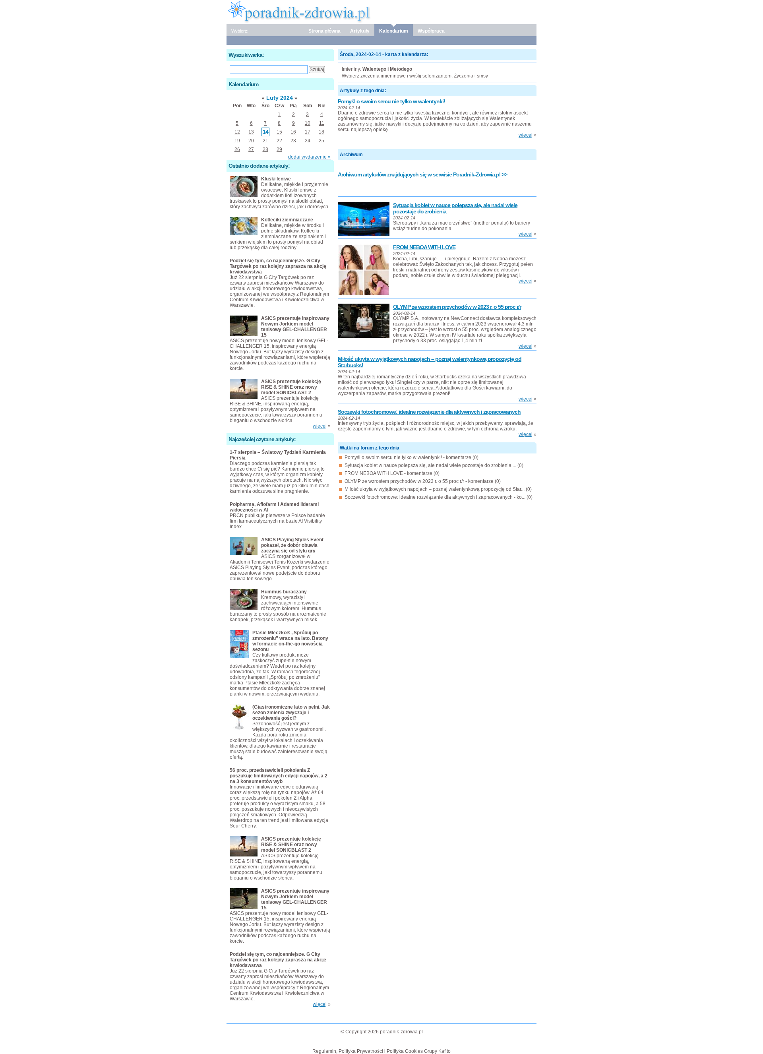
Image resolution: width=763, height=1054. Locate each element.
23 (293, 140)
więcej (526, 135)
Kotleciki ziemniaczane (287, 220)
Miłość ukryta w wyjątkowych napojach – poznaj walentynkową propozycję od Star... (435, 489)
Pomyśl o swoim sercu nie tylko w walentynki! (391, 101)
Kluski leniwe (276, 179)
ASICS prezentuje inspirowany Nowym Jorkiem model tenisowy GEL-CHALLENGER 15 (295, 327)
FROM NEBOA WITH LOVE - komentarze (388, 473)
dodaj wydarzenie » (309, 157)
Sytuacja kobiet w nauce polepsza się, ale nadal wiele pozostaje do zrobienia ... (430, 465)
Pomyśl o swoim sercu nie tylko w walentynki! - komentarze (408, 457)
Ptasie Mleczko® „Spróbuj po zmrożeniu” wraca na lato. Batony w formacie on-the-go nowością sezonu (290, 641)
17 (307, 132)
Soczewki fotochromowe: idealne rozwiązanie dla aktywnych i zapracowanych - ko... (435, 497)
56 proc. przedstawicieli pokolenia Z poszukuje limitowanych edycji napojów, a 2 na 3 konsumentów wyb (278, 775)
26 (237, 149)
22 (279, 140)
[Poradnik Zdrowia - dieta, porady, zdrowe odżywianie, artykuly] (381, 11)
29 (279, 149)
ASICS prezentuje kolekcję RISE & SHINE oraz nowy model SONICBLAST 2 (291, 387)
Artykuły (360, 31)
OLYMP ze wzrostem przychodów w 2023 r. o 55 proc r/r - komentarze (419, 481)
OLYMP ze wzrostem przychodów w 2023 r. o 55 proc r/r (457, 307)
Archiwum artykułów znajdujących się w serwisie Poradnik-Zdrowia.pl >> (422, 174)
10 (307, 123)
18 (321, 132)
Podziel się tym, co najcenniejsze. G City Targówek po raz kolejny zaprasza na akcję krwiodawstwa (278, 266)
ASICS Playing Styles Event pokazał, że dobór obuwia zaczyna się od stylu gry (292, 545)
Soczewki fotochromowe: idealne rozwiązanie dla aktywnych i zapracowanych (429, 412)
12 (237, 132)
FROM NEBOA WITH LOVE (424, 247)
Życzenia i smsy (471, 76)
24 (307, 140)
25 (321, 140)
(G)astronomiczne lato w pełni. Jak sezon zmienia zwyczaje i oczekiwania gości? (291, 712)
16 (293, 132)
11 (321, 123)
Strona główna (324, 31)
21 (265, 140)
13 (251, 132)
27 (251, 149)
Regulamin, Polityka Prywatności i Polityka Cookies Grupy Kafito (381, 1051)
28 (265, 149)
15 (279, 132)
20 (251, 140)
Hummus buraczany (284, 592)
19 (237, 140)
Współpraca (431, 31)
